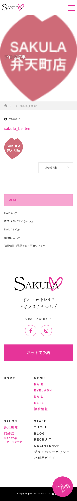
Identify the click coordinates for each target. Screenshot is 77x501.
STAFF (40, 421)
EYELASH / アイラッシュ (19, 221)
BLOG (39, 433)
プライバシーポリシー (52, 452)
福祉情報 (41, 409)
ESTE (39, 402)
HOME (9, 378)
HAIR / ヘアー (12, 213)
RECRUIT (43, 439)
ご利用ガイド (45, 458)
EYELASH (43, 390)
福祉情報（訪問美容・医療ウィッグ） (26, 245)
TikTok (40, 427)
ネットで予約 (38, 352)
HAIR (39, 384)
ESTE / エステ (12, 237)
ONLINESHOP (47, 445)
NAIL (39, 396)
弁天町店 (11, 427)
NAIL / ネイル (12, 229)
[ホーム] (5, 104)
